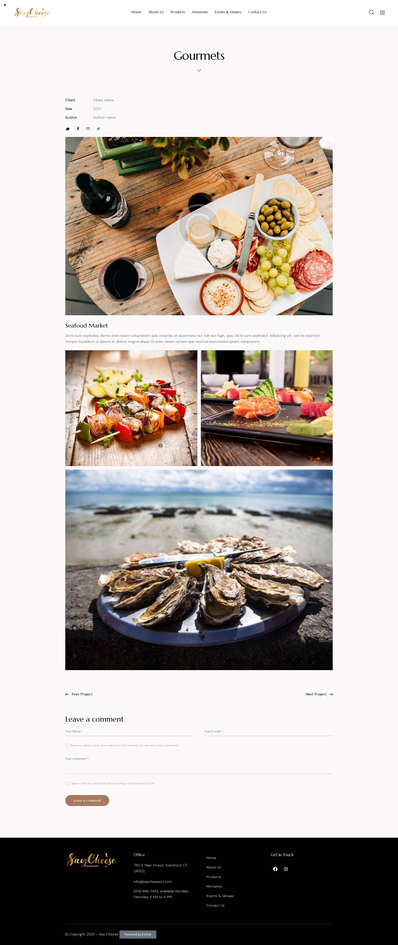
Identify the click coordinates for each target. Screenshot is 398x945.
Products (213, 877)
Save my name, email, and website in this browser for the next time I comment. (124, 745)
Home (211, 858)
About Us (213, 867)
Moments (214, 886)
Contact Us (215, 905)
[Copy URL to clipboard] (98, 129)
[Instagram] (286, 869)
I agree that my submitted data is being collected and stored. (112, 783)
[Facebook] (275, 869)
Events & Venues (220, 896)
